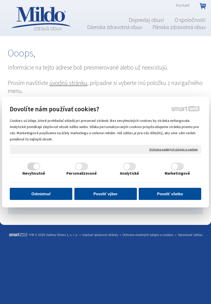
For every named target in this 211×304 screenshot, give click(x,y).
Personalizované (81, 173)
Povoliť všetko (170, 194)
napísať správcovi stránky (100, 235)
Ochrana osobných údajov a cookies (173, 149)
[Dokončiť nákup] (203, 6)
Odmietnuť (41, 194)
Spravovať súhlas (190, 235)
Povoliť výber (105, 194)
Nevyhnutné (33, 173)
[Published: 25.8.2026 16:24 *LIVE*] (31, 235)
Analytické (129, 173)
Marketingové (177, 173)
